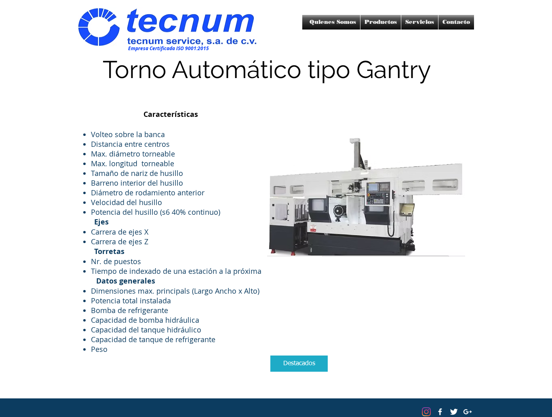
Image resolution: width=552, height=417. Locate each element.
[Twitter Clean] (453, 411)
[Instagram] (426, 411)
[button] (299, 364)
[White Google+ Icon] (467, 411)
